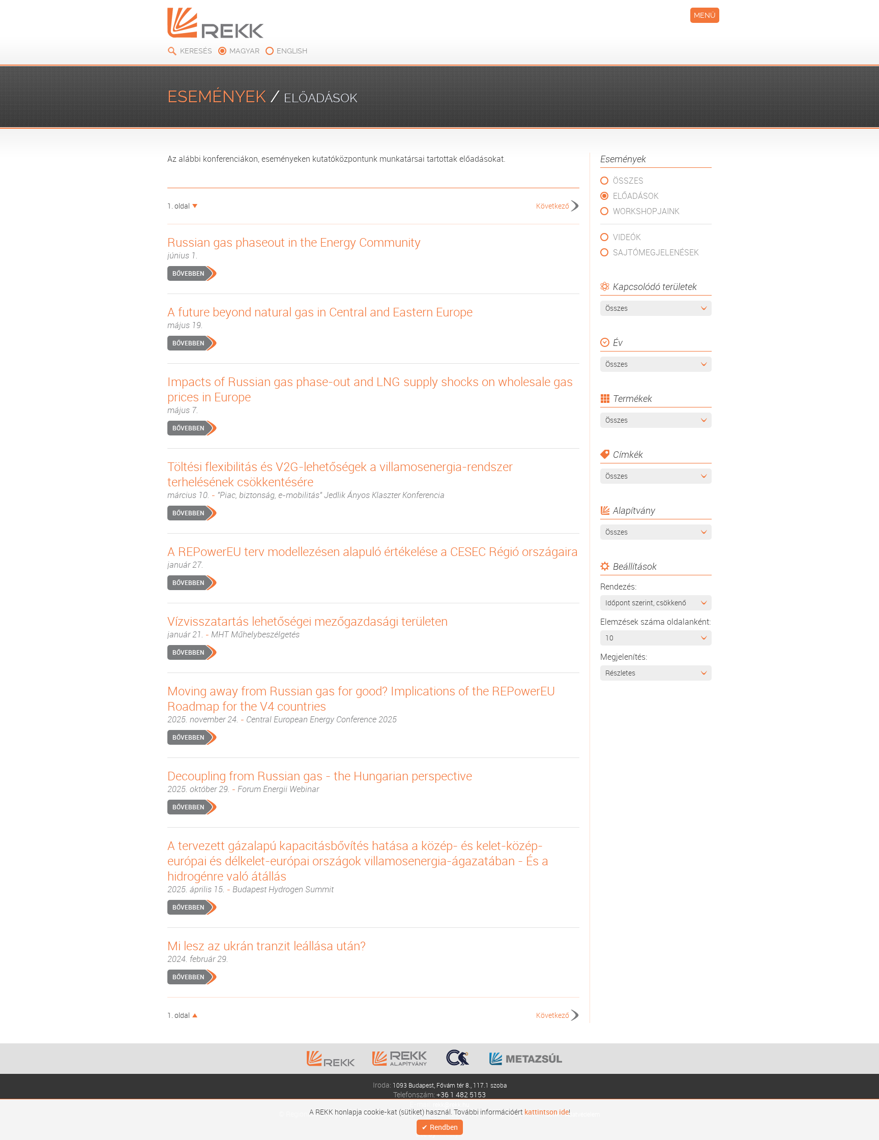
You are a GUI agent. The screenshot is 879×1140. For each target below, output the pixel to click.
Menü (705, 15)
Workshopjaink (646, 211)
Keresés (196, 51)
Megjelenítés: (623, 656)
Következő (552, 206)
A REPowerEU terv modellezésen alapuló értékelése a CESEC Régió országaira (372, 557)
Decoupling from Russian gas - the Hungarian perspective (319, 781)
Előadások (636, 196)
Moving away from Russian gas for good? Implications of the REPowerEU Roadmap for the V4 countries (361, 704)
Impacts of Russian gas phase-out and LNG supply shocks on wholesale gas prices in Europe (370, 395)
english (292, 51)
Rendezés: (618, 586)
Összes (628, 181)
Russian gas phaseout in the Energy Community (294, 248)
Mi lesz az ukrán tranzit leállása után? (266, 951)
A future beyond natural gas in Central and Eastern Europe (320, 317)
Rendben (444, 1127)
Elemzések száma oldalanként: (655, 621)
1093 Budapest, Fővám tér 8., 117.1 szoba (450, 1085)
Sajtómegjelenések (656, 252)
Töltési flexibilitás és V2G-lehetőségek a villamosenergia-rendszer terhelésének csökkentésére (340, 480)
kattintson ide (546, 1111)
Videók (627, 237)
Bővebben (188, 273)
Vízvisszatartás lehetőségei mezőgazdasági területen (307, 626)
